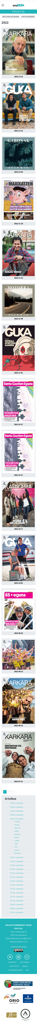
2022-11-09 (18, 319)
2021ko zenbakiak (16, 857)
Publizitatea (14, 966)
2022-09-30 (18, 633)
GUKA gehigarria (27, 17)
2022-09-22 (18, 671)
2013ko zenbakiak (16, 889)
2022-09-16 (18, 725)
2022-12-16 (18, 76)
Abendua (17, 853)
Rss (27, 970)
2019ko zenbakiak (16, 865)
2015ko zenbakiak (16, 881)
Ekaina (16, 837)
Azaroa (17, 850)
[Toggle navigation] (3, 5)
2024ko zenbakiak (16, 811)
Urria (16, 847)
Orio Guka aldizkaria (10, 17)
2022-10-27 (18, 424)
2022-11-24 (18, 223)
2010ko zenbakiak (16, 901)
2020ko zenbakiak (16, 861)
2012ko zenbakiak (16, 893)
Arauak (25, 966)
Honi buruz (12, 962)
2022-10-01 (18, 583)
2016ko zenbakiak (16, 877)
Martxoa (17, 828)
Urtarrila (17, 822)
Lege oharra (24, 962)
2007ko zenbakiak (16, 912)
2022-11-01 (18, 373)
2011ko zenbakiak (16, 897)
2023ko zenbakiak (16, 815)
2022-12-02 (18, 172)
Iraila (16, 844)
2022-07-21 (18, 781)
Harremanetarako (15, 970)
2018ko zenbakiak (16, 869)
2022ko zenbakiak (16, 819)
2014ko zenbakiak (16, 885)
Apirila (16, 831)
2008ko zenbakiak (16, 908)
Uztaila (16, 841)
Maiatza (17, 834)
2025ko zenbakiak (16, 807)
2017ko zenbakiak (16, 873)
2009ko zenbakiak (16, 905)
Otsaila (16, 825)
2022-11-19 (18, 278)
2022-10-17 (18, 529)
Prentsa (18, 11)
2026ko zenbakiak (16, 803)
